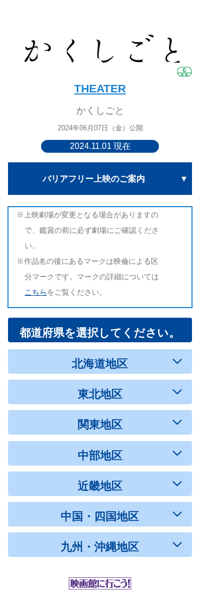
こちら (36, 292)
